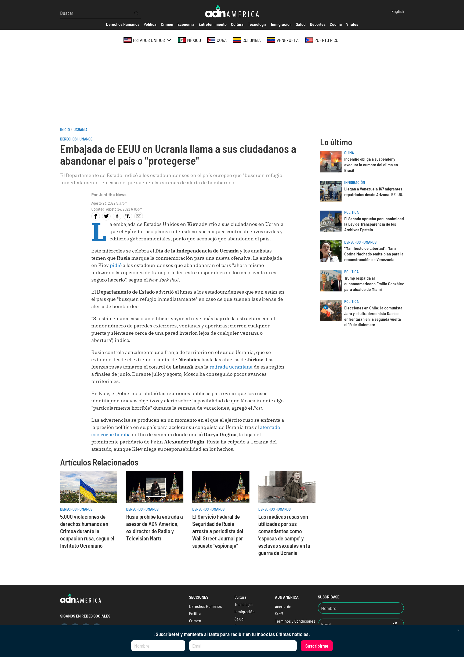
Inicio (65, 129)
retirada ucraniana (231, 367)
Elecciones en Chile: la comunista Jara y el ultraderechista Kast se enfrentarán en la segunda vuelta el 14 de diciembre (373, 316)
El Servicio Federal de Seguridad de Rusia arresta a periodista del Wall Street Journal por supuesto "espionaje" (217, 531)
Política (351, 212)
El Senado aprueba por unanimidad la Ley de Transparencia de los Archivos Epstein (374, 224)
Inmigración (354, 182)
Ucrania (81, 129)
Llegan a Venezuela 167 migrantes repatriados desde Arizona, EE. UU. (373, 191)
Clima (349, 152)
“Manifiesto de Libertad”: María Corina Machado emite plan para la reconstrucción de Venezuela (374, 254)
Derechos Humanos (76, 139)
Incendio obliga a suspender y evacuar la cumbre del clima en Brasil (371, 164)
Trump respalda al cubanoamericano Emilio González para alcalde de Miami (374, 283)
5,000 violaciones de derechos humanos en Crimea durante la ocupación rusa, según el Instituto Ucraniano (87, 531)
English (398, 11)
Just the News (112, 194)
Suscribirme (316, 646)
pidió (116, 265)
